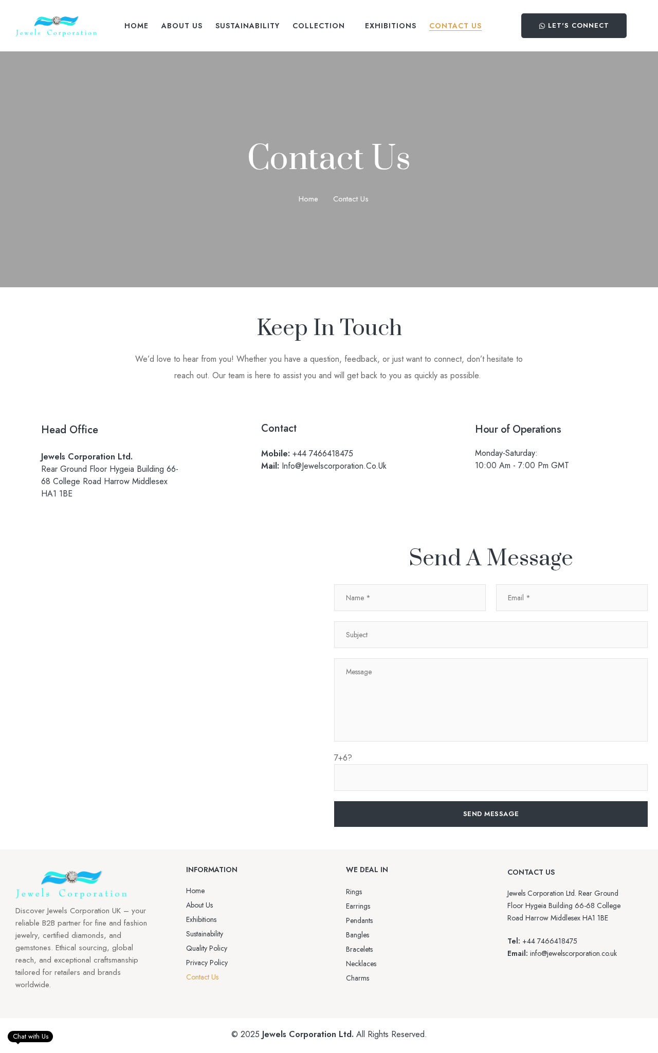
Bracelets (359, 949)
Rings (354, 891)
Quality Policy (206, 948)
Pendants (359, 920)
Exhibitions (201, 919)
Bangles (357, 935)
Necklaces (361, 963)
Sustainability (204, 934)
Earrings (358, 906)
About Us (199, 905)
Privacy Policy (207, 962)
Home (308, 199)
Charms (357, 978)
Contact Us (202, 977)
